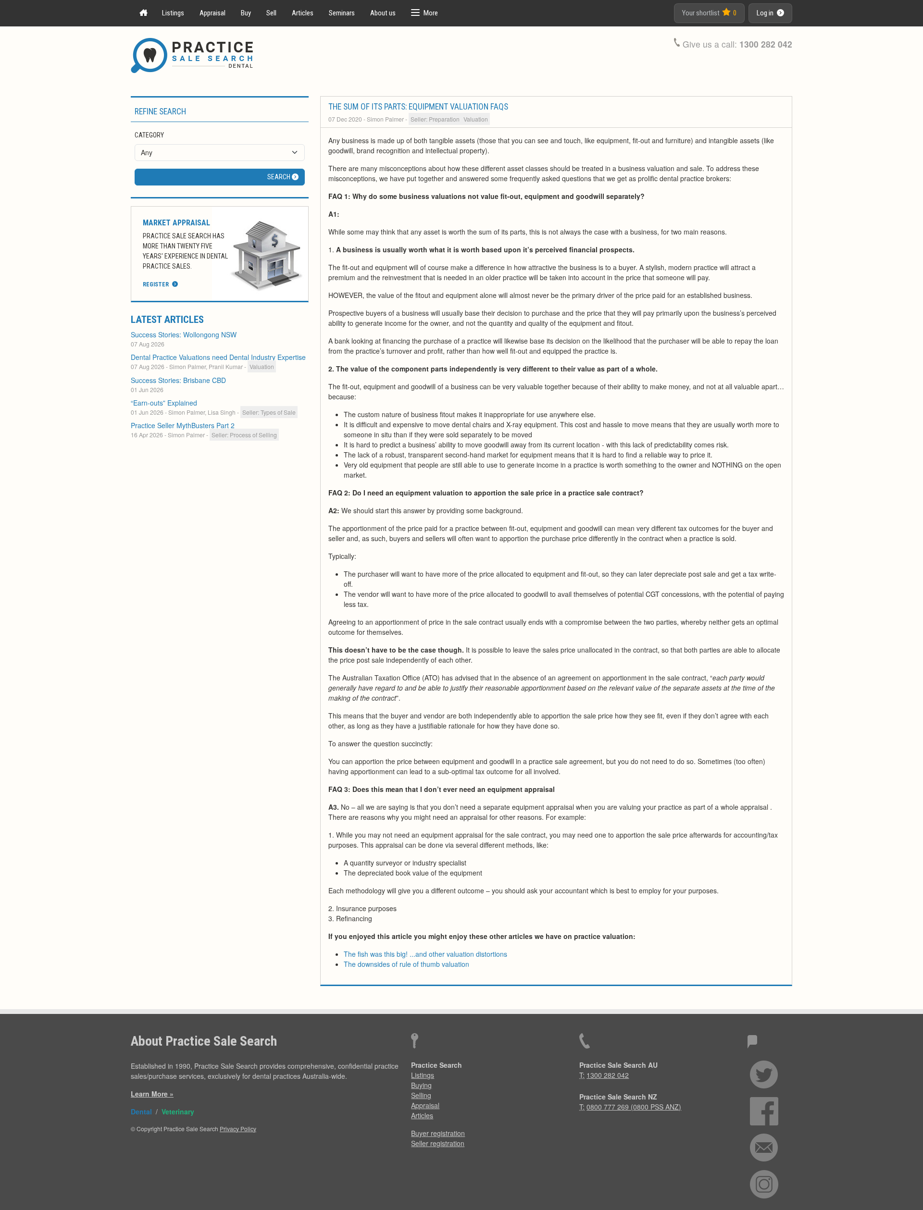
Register (156, 284)
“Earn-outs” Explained (164, 402)
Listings (173, 13)
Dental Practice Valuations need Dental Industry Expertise (218, 357)
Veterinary (178, 1111)
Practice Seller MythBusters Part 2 (183, 425)
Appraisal (212, 13)
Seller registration (437, 1143)
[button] (424, 13)
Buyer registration (438, 1133)
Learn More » (152, 1094)
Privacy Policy (238, 1128)
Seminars (342, 13)
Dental (141, 1111)
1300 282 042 (765, 44)
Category (149, 135)
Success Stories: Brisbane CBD (178, 380)
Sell (271, 13)
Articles (302, 13)
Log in (766, 13)
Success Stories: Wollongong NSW (184, 334)
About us (383, 13)
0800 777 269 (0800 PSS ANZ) (633, 1106)
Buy (246, 13)
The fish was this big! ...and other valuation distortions (425, 954)
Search (279, 177)
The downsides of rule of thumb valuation (406, 964)
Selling (421, 1095)
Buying (421, 1085)
